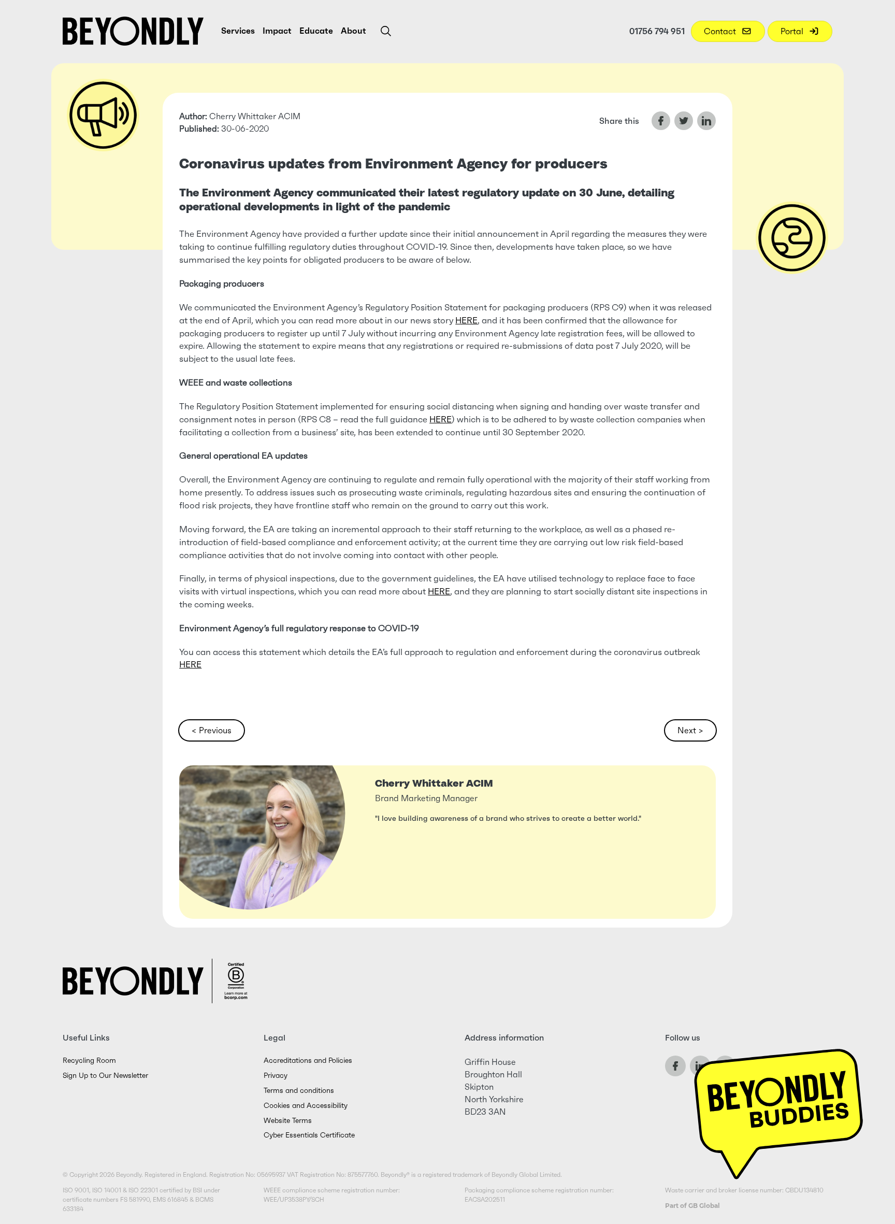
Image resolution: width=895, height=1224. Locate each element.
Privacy (275, 1075)
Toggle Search (386, 31)
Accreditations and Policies (308, 1060)
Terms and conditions (299, 1090)
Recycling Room (89, 1060)
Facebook (661, 120)
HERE (466, 320)
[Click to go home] (133, 31)
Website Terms (288, 1120)
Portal (793, 31)
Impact (277, 30)
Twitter (683, 120)
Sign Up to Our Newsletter (105, 1075)
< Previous (212, 730)
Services (238, 30)
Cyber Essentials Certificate (309, 1135)
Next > (690, 730)
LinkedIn (706, 120)
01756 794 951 (657, 31)
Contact (721, 31)
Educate (316, 30)
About (353, 30)
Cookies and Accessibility (306, 1105)
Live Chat (778, 1107)
